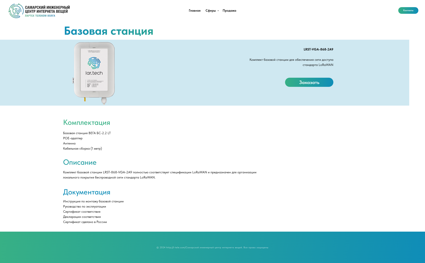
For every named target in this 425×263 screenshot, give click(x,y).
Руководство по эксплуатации (84, 206)
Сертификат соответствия (81, 212)
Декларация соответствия (82, 217)
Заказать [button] (309, 82)
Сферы (211, 10)
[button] (408, 10)
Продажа (229, 10)
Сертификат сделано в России (85, 222)
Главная (195, 10)
